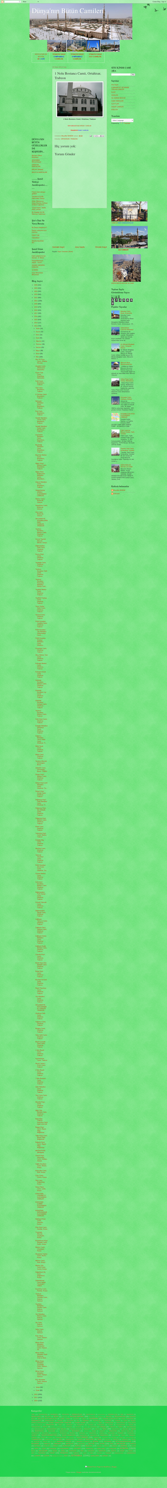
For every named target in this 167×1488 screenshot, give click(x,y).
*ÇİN (60, 1439)
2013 (36, 326)
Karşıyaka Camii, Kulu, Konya (41, 1171)
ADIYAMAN (107, 1441)
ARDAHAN (81, 1443)
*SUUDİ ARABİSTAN (68, 1435)
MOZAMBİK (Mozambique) (36, 161)
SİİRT (33, 1453)
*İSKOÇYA (116, 1439)
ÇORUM (46, 1456)
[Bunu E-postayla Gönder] (94, 136)
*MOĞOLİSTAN (64, 1431)
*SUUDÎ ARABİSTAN (49, 1435)
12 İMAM (35, 270)
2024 (36, 291)
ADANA (95, 1441)
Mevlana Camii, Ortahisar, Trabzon (40, 850)
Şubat (38, 1387)
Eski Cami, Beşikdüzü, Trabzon (40, 413)
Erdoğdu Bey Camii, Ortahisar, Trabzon (39, 842)
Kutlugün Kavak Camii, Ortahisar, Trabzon (40, 674)
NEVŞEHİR (43, 1451)
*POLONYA (45, 1433)
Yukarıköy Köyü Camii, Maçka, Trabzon (41, 835)
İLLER (113, 92)
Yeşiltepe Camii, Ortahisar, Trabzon (40, 564)
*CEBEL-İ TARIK (65, 1418)
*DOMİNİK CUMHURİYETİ (110, 1418)
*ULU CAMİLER (82, 1437)
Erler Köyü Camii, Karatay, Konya (41, 1228)
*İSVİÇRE (37, 1441)
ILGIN (134, 1446)
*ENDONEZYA (36, 1421)
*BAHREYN (129, 1414)
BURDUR (66, 1446)
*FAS (77, 1420)
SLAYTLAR (115, 104)
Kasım (38, 332)
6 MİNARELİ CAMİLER (82, 1441)
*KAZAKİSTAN (120, 1424)
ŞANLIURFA (95, 1456)
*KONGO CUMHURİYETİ (57, 1427)
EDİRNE (124, 1446)
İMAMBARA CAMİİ (57, 1456)
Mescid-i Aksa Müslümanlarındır (126, 363)
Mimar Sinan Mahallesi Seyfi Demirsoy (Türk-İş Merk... (41, 1355)
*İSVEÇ (133, 1439)
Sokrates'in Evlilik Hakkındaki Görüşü (38, 197)
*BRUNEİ (108, 1416)
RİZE (82, 1451)
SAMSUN (102, 1451)
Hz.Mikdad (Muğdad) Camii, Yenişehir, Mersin (127, 346)
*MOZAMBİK (51, 1431)
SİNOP (122, 1451)
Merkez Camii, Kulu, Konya (40, 1261)
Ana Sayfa (80, 247)
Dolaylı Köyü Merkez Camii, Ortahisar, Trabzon (41, 777)
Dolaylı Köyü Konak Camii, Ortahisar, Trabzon (40, 793)
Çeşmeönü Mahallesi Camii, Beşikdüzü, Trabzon (40, 438)
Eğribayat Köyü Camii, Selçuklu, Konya (40, 1221)
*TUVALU (50, 1437)
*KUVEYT (78, 1427)
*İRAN (99, 1439)
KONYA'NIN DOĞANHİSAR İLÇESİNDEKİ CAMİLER (41, 1213)
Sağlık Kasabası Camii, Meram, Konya (41, 1165)
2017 (36, 313)
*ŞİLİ (51, 1441)
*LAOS (85, 1427)
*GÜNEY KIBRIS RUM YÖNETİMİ (59, 1423)
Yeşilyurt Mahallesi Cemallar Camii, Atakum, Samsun (41, 1297)
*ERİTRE (60, 1420)
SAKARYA (91, 1451)
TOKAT (52, 1453)
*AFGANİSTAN (42, 1414)
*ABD (33, 1414)
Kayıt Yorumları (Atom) (65, 251)
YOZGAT (108, 1453)
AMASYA (47, 1444)
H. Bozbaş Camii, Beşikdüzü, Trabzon (41, 396)
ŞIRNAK (105, 1456)
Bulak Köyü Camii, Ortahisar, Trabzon (39, 973)
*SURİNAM (130, 1433)
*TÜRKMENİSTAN (60, 1437)
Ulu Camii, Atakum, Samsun (39, 1324)
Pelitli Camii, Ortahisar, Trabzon (39, 828)
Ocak (38, 1390)
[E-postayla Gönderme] (90, 136)
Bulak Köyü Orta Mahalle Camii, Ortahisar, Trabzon (41, 965)
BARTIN (133, 1444)
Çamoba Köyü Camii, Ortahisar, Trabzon (40, 957)
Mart (37, 357)
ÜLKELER (114, 95)
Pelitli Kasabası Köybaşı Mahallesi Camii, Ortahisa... (40, 641)
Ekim (38, 335)
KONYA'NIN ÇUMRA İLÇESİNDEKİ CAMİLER (40, 1204)
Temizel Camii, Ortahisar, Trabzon (40, 616)
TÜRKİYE (122, 223)
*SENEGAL (81, 1433)
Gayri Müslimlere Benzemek (37, 273)
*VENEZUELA (105, 1437)
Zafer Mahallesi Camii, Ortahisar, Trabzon (40, 1089)
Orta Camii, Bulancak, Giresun (39, 514)
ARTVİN (91, 1444)
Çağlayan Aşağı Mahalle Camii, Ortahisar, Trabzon (41, 948)
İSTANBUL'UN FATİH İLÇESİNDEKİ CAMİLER (128, 415)
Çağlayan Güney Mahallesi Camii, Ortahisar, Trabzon (40, 939)
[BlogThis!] (97, 136)
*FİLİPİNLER (97, 1420)
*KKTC (45, 1427)
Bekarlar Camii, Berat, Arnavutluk (126, 312)
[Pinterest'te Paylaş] (103, 136)
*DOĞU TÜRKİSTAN (127, 1418)
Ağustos (39, 341)
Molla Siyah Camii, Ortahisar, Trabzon (39, 748)
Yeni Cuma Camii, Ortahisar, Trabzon (41, 1097)
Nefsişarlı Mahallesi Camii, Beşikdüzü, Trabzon (40, 404)
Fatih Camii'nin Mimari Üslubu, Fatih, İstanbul (128, 432)
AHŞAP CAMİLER (117, 107)
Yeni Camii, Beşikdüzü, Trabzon (40, 389)
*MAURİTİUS (116, 1429)
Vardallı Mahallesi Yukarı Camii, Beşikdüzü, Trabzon (41, 420)
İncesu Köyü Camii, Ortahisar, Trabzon (39, 556)
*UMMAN (96, 1437)
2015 (36, 319)
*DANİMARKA (93, 1418)
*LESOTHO (93, 1427)
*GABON (117, 1420)
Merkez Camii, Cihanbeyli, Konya (40, 1249)
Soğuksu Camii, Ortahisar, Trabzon (40, 1023)
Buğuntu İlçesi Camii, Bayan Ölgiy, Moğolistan (40, 1144)
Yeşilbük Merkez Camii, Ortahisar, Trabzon (40, 592)
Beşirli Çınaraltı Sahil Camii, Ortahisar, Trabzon (40, 1044)
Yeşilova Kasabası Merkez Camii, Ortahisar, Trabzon (41, 532)
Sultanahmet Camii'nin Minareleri (127, 328)
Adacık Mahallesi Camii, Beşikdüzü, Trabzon (41, 484)
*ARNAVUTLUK (77, 1414)
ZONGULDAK (119, 1453)
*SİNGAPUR (93, 1435)
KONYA (124, 1448)
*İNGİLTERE (89, 1439)
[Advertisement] (79, 227)
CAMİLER (59, 59)
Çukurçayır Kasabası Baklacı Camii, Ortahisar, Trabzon (41, 885)
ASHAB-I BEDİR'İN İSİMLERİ (38, 266)
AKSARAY (35, 1444)
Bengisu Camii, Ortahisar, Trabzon (40, 1030)
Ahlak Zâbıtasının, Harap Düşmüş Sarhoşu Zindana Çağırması (39, 203)
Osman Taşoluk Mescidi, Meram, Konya (41, 540)
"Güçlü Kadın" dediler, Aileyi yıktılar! (39, 208)
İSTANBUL (76, 1455)
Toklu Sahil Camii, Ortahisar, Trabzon (41, 1036)
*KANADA (90, 1424)
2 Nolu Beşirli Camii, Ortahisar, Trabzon (39, 1072)
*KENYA (130, 1424)
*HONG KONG (39, 1424)
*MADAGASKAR (39, 1429)
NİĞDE (54, 1451)
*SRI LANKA (111, 1433)
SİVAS (130, 1451)
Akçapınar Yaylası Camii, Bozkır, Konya (41, 1255)
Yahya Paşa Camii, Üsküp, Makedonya (127, 380)
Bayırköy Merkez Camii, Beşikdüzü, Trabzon (41, 457)
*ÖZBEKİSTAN (69, 1439)
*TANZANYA (104, 1435)
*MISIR (133, 1429)
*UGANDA (71, 1437)
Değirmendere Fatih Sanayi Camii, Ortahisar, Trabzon (40, 895)
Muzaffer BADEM (119, 490)
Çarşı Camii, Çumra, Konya (41, 1176)
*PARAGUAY (35, 1433)
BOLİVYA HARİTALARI (39, 172)
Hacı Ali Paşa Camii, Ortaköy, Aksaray (41, 361)
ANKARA (57, 1444)
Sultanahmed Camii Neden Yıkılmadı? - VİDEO (40, 1283)
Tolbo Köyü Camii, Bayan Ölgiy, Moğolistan (41, 1137)
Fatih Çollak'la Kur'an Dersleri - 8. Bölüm (39, 257)
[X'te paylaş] (99, 136)
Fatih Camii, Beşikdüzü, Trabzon (40, 382)
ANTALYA (69, 1444)
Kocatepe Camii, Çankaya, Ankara (126, 398)
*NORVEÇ (86, 1431)
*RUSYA (72, 1433)
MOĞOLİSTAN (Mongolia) (40, 1151)
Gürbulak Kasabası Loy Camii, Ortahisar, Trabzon (40, 694)
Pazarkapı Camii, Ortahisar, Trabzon (41, 650)
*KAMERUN (80, 1424)
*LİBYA (120, 1427)
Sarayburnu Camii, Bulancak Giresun (41, 507)
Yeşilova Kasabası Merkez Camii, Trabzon (41, 713)
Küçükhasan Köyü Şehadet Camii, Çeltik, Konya (41, 1242)
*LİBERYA (112, 1427)
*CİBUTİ (83, 1418)
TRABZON (73, 139)
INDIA (36, 1448)
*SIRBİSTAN (92, 1433)
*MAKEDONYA (52, 1429)
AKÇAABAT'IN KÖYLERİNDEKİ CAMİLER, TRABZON (41, 1007)
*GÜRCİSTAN (92, 1422)
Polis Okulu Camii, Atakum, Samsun (41, 1337)
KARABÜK (53, 1448)
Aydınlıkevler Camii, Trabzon (41, 1059)
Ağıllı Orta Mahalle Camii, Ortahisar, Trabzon (41, 1113)
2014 (36, 323)
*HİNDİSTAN (49, 1425)
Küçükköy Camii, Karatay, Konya (41, 1290)
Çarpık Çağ (35, 235)
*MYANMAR (76, 1431)
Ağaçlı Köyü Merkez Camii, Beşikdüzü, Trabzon (41, 466)
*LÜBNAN (102, 1427)
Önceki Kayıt (101, 247)
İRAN (66, 1456)
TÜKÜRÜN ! (36, 238)
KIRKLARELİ (101, 1448)
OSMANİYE (73, 1451)
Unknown (117, 493)
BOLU (55, 1446)
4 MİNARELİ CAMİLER (63, 1441)
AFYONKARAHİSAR (123, 1441)
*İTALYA (44, 1441)
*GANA (125, 1420)
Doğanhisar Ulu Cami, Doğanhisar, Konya (40, 1274)
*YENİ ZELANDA (129, 1437)
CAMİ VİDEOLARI (117, 101)
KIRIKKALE (90, 1448)
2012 (36, 1394)
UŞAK (85, 1453)
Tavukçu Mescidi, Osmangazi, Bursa (41, 763)
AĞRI (111, 1444)
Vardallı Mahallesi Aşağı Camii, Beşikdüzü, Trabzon (41, 429)
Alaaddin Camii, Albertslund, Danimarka (40, 367)
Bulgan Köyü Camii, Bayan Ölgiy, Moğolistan (40, 1129)
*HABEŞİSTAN (108, 1422)
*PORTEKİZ (54, 1433)
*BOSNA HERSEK (77, 1416)
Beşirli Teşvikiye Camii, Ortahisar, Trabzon (40, 990)
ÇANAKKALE (131, 1453)
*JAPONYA (69, 1424)
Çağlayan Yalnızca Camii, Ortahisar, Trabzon (41, 921)
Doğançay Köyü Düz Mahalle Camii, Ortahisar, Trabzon (40, 811)
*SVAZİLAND (83, 1435)
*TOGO (123, 1435)
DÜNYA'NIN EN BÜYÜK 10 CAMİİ (122, 283)
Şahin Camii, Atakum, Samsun (39, 1331)
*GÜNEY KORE (80, 1423)
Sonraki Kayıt (58, 247)
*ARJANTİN (65, 1414)
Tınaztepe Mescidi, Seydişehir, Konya (39, 1234)
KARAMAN (64, 1448)
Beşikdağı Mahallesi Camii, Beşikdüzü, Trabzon (40, 448)
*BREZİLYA (100, 1416)
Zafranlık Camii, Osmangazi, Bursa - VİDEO (41, 769)
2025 (36, 288)
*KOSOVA (69, 1427)
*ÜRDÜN (80, 1439)
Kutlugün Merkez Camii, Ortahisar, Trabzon (41, 666)
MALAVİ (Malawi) (37, 169)
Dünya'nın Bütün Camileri (68, 10)
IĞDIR (44, 1448)
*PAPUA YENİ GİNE (127, 1431)
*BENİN (55, 1416)
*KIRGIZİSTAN (35, 1427)
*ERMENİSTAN (49, 1420)
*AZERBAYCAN (112, 1414)
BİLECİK (89, 1446)
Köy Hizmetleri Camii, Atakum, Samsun (41, 1381)
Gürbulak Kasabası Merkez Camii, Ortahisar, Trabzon (41, 683)
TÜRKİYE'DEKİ (58, 54)
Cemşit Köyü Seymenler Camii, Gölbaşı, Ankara (41, 1158)
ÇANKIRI (37, 1456)
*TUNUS (42, 1437)
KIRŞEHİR (112, 1448)
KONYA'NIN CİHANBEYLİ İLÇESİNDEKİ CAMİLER (40, 1196)
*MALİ (104, 1429)
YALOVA (99, 1453)
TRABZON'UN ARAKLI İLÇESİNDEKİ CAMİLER (40, 493)
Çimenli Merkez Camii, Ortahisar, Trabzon (40, 876)
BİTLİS (106, 1446)
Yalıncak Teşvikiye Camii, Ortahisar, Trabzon (39, 858)
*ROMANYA (63, 1433)
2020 (36, 304)
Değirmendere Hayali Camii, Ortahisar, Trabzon (40, 913)
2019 (36, 307)
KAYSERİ (77, 1448)
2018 (36, 310)
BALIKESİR (121, 1444)
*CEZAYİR (75, 1418)
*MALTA (97, 1429)
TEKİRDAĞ (42, 1453)
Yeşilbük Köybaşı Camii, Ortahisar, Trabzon (41, 600)
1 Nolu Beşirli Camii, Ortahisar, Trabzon (39, 1052)
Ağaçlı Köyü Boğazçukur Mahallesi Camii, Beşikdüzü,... (40, 475)
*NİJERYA (102, 1431)
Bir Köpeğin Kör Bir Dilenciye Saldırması (38, 213)
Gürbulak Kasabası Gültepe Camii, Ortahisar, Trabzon (41, 704)
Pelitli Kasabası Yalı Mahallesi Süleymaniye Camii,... (40, 632)
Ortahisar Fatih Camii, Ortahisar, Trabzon (40, 1015)
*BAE (121, 1414)
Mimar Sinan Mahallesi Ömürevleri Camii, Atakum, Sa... (41, 1346)
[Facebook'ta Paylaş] (101, 136)
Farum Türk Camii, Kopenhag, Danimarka (39, 375)
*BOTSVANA (92, 1416)
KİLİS (33, 1451)
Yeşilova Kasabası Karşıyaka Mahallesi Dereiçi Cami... (41, 583)
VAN (91, 1453)
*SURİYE (34, 1435)
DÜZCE (114, 1446)
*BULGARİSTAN (120, 1416)
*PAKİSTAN (113, 1431)
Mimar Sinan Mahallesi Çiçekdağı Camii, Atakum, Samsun (41, 1364)
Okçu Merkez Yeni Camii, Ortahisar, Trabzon (41, 657)
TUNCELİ (76, 1453)
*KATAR (110, 1424)
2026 (36, 285)
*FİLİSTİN (107, 1421)
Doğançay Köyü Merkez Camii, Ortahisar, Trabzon (41, 820)
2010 (36, 1401)
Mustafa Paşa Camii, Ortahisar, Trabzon (40, 1104)
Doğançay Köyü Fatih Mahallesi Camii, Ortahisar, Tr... (41, 802)
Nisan (38, 353)
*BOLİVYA (64, 1416)
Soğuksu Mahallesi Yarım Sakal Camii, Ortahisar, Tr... (41, 739)
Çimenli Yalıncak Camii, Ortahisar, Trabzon (40, 904)
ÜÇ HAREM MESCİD (118, 98)
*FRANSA (85, 1421)
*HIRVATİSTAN (120, 1422)
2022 (36, 297)
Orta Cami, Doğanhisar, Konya (40, 1182)
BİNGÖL (99, 1446)
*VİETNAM (113, 1437)
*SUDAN (120, 1433)
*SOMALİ (101, 1433)
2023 (36, 294)
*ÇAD (54, 1439)
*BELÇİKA (47, 1416)
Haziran (38, 347)
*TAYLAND (114, 1435)
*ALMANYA (54, 1414)
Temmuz (39, 344)
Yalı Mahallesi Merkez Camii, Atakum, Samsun (41, 1316)
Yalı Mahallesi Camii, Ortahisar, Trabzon (40, 999)
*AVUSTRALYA (90, 1414)
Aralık (38, 328)
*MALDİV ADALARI (75, 1429)
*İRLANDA (107, 1439)
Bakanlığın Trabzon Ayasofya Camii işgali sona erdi (41, 1121)
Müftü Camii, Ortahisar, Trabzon (39, 756)
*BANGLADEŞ (36, 1416)
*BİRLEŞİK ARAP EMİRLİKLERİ (47, 1418)
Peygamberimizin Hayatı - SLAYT (37, 261)
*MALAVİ (63, 1429)
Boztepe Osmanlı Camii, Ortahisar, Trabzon (41, 982)
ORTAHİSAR (65, 139)
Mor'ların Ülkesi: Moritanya (37, 156)
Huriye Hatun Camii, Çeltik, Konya (40, 1188)
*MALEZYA (87, 1429)
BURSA (78, 1446)
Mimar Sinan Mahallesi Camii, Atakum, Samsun (41, 1373)
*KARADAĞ (100, 1424)
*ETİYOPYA (70, 1420)
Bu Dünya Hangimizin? (39, 227)
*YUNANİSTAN (36, 1439)
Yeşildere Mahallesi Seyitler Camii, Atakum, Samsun (41, 1307)
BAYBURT (47, 1446)
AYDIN (102, 1444)
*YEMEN (120, 1437)
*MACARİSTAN (131, 1427)
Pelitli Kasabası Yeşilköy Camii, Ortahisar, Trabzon (41, 624)
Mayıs (38, 350)
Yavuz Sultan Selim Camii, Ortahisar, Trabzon (40, 609)
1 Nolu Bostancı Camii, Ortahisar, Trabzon (40, 1081)
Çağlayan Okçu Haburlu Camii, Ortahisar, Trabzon (41, 930)
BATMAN (37, 1446)
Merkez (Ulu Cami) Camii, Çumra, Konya (41, 1267)
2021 (36, 301)
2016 (36, 316)
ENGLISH (114, 109)
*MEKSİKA (125, 1429)
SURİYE (113, 1451)
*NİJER (94, 1431)
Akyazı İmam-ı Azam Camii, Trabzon (40, 1065)
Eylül (38, 338)
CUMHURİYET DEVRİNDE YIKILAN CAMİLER (120, 88)
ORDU (63, 1451)
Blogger (78, 1472)
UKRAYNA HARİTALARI (36, 165)
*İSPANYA (125, 1439)
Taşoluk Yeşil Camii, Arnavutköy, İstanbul (127, 449)
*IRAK (60, 1424)
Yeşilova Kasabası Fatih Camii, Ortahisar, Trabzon (41, 572)
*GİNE (100, 1422)
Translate (127, 123)
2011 (36, 1397)
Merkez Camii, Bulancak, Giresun (40, 500)
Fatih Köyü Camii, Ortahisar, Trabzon (41, 720)
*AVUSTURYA (101, 1414)
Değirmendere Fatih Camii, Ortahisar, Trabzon (40, 548)
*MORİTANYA (39, 1431)
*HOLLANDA (132, 1422)
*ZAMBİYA (47, 1439)
